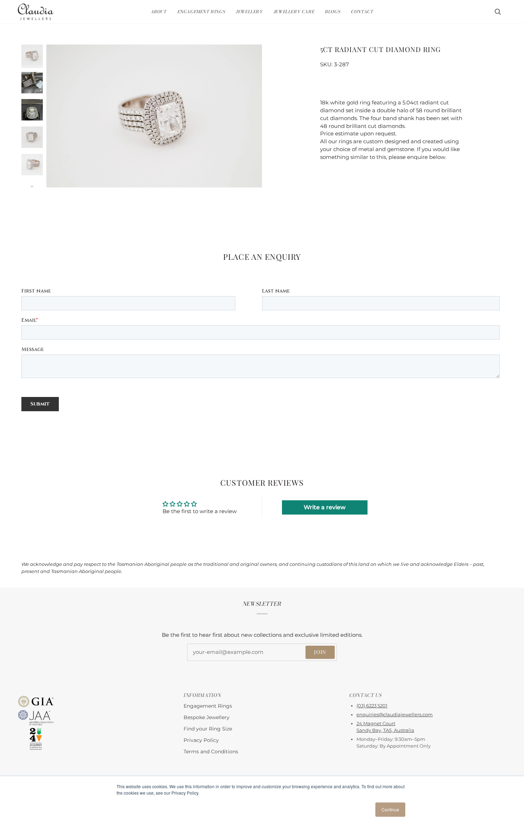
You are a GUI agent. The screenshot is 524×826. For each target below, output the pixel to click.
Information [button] (202, 695)
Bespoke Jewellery (207, 717)
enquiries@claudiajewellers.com (394, 714)
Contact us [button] (365, 695)
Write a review (324, 507)
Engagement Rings (208, 706)
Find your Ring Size (208, 729)
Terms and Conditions (211, 751)
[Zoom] (59, 174)
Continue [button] (390, 809)
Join (320, 652)
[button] (158, 12)
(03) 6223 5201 (371, 705)
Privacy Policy (201, 740)
